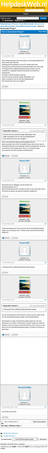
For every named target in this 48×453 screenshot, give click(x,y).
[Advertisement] (24, 94)
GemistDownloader (7, 26)
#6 (45, 299)
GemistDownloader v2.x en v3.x (31, 24)
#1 (45, 56)
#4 (45, 223)
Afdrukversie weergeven (10, 433)
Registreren (19, 20)
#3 (45, 180)
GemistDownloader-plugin (26, 26)
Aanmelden (9, 20)
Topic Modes (43, 31)
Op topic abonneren (9, 436)
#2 (45, 125)
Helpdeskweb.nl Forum (9, 24)
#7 (45, 407)
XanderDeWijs (24, 387)
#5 (45, 262)
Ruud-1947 (25, 36)
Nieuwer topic (15, 426)
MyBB (14, 446)
